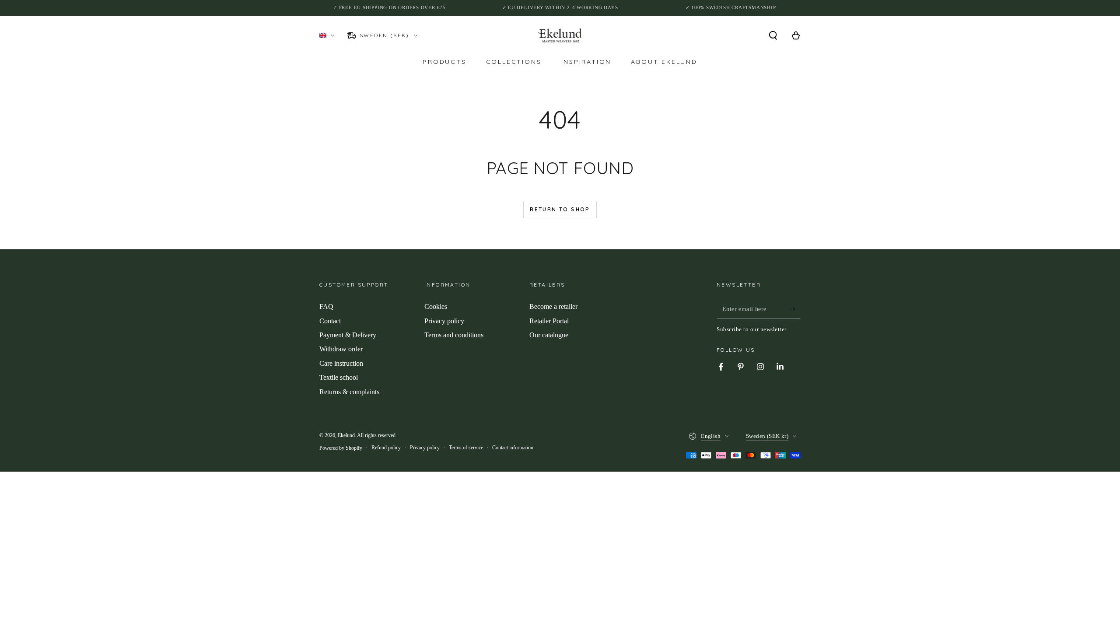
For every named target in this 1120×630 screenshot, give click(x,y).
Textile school (338, 377)
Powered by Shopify (340, 448)
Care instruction (341, 363)
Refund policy (386, 447)
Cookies (435, 306)
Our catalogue (548, 335)
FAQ (326, 306)
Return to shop (560, 209)
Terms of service (466, 447)
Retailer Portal (549, 321)
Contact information (512, 447)
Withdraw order (341, 349)
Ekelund (346, 435)
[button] (773, 35)
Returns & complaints (349, 392)
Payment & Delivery (347, 335)
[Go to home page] (560, 35)
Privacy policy (444, 321)
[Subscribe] (796, 308)
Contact (330, 321)
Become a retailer (553, 306)
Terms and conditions (453, 335)
